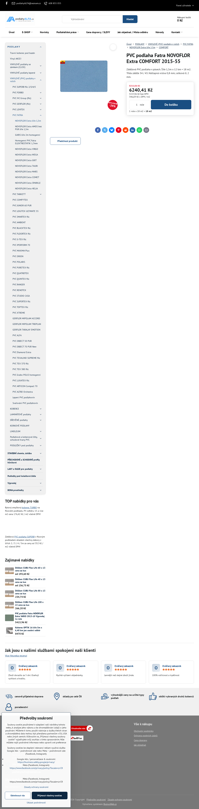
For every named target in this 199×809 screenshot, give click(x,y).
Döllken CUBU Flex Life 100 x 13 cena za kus (29, 603)
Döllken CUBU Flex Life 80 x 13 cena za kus (30, 592)
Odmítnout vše (18, 795)
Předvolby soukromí (96, 799)
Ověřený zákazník (28, 666)
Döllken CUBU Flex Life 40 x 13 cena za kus (30, 580)
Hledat (130, 19)
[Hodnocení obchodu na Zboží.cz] (81, 730)
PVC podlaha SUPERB (24, 536)
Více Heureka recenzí (16, 655)
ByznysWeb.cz (110, 804)
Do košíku (171, 105)
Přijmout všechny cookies (49, 795)
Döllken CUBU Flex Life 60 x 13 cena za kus (30, 569)
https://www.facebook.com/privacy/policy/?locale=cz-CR (36, 768)
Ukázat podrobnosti (36, 802)
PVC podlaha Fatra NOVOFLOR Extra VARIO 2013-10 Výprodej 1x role (30, 616)
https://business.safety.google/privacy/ (36, 762)
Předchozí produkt (67, 141)
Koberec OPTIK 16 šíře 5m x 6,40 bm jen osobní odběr (28, 629)
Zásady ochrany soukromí (120, 799)
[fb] (7, 3)
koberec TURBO (29, 507)
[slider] (25, 669)
